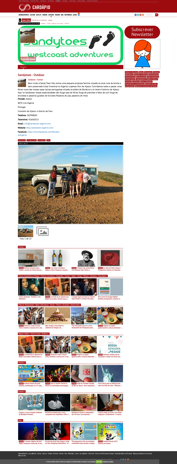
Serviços (128, 82)
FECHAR (99, 461)
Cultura (39, 453)
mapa (50, 20)
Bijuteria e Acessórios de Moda (146, 86)
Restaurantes (29, 305)
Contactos (23, 67)
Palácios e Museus (140, 74)
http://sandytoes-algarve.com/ (40, 127)
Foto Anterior (21, 140)
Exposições (102, 276)
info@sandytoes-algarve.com (37, 123)
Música (85, 276)
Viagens (50, 453)
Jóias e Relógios (146, 82)
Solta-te (44, 453)
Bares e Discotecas (42, 305)
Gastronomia (74, 305)
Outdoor (51, 14)
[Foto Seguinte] (102, 184)
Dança (79, 276)
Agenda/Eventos (24, 14)
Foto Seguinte (41, 140)
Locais (77, 453)
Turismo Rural (35, 334)
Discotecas (148, 72)
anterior (43, 23)
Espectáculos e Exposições (134, 84)
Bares (141, 72)
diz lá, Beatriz (32, 453)
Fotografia (59, 276)
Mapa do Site (22, 455)
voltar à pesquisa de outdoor (55, 23)
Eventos (21, 247)
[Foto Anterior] (39, 184)
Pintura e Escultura (47, 276)
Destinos (45, 334)
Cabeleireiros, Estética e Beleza (147, 79)
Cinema (67, 276)
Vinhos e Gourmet (62, 305)
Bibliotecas (129, 74)
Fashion (57, 14)
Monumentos (153, 74)
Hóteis (26, 334)
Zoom (48, 140)
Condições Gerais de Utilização (123, 453)
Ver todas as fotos (31, 140)
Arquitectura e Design (31, 276)
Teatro (73, 276)
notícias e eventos (39, 20)
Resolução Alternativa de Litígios (142, 453)
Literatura (93, 276)
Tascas (52, 305)
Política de (108, 461)
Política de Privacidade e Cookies (104, 453)
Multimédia (71, 453)
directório (26, 20)
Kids (62, 14)
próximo (67, 23)
